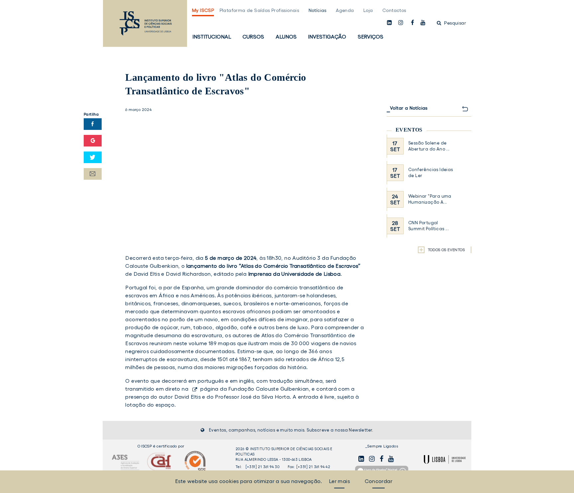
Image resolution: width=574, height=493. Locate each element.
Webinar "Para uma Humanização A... (429, 199)
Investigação (327, 37)
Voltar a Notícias (409, 108)
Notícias (318, 10)
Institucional (211, 37)
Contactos (394, 10)
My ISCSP (203, 10)
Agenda (345, 10)
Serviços (370, 37)
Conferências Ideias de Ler (430, 172)
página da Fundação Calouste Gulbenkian (254, 389)
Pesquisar (454, 23)
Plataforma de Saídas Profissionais (259, 10)
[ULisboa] (445, 459)
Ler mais (339, 481)
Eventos (409, 130)
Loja (368, 10)
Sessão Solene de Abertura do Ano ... (429, 146)
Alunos (286, 37)
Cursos (253, 37)
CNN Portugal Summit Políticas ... (428, 225)
